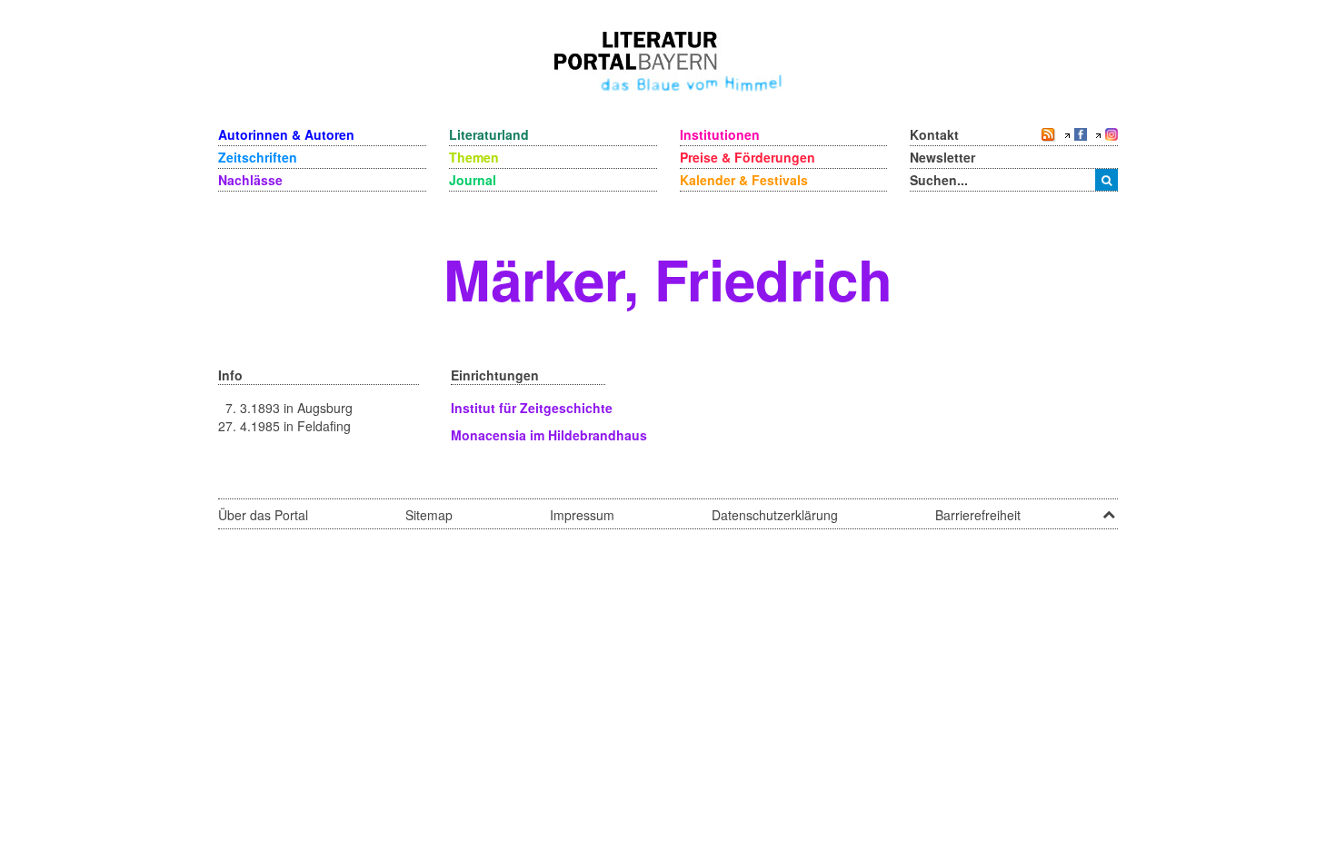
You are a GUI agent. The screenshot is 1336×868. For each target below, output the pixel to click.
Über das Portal (263, 515)
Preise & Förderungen (747, 157)
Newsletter (942, 157)
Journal (472, 180)
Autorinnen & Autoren (286, 134)
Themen (474, 157)
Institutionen (720, 134)
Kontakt (934, 134)
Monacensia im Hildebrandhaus (549, 435)
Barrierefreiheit (978, 515)
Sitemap (429, 515)
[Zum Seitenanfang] (1109, 508)
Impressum (582, 515)
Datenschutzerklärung (775, 515)
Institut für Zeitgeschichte (532, 408)
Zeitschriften (257, 157)
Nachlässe (250, 180)
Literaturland (489, 134)
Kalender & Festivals (744, 180)
